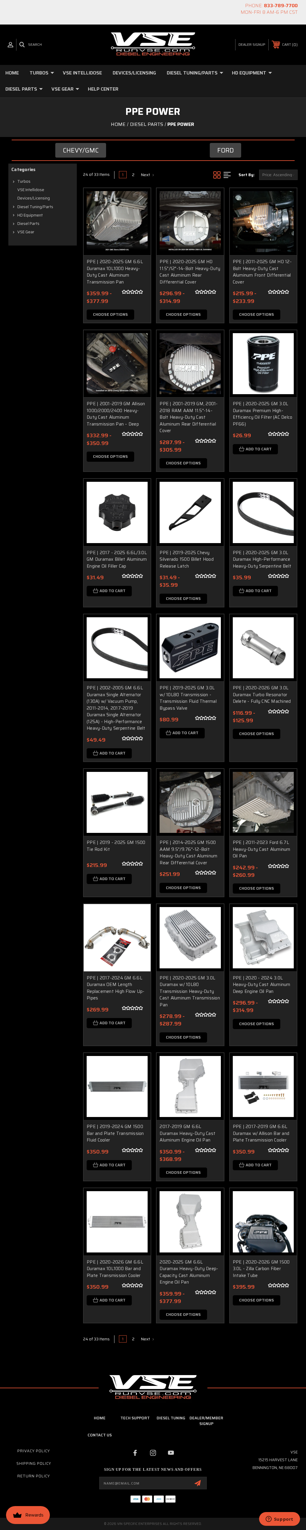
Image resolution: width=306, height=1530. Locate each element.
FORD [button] (225, 150)
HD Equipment (249, 73)
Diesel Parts (21, 89)
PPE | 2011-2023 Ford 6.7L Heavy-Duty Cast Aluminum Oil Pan (261, 849)
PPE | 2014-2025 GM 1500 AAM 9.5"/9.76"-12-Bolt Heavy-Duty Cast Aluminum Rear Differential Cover (188, 852)
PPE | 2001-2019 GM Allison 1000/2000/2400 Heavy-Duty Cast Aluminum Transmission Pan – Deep (116, 414)
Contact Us (100, 1435)
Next (146, 174)
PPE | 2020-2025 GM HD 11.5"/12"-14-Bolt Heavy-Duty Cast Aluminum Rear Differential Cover (190, 272)
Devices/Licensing (134, 73)
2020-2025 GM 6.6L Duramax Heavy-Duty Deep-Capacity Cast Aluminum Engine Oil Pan (189, 1272)
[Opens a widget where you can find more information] (279, 1519)
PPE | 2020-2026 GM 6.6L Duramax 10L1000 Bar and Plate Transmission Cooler (115, 1268)
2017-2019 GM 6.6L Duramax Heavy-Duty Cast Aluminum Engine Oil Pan (187, 1133)
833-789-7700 (281, 5)
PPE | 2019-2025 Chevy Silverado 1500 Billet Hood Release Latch (187, 559)
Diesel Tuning (171, 1418)
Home (12, 73)
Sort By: (246, 175)
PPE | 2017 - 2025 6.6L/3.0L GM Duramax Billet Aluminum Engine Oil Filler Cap (117, 559)
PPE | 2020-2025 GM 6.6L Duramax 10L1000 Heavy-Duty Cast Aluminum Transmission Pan (115, 272)
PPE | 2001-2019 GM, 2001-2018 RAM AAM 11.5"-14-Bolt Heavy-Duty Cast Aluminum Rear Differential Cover (189, 417)
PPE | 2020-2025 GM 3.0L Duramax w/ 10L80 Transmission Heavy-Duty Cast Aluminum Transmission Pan (190, 991)
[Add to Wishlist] (139, 214)
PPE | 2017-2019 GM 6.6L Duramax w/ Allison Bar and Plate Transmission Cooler (261, 1133)
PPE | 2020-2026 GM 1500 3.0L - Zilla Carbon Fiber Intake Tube (261, 1268)
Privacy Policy (33, 1451)
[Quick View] (139, 199)
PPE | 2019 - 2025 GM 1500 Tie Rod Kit (116, 846)
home (99, 1418)
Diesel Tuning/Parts (192, 73)
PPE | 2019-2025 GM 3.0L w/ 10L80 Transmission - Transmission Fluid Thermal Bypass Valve (188, 698)
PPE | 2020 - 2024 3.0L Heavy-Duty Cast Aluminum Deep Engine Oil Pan (261, 984)
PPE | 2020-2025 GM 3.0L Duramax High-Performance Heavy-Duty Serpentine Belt (262, 559)
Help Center (103, 89)
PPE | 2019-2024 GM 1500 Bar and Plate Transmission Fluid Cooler (115, 1133)
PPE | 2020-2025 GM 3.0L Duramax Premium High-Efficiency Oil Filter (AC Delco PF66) (263, 414)
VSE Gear (62, 89)
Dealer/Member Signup (206, 1421)
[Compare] (139, 228)
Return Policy (33, 1476)
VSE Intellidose (82, 73)
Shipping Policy (33, 1463)
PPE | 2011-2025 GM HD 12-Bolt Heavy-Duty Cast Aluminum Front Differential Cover (262, 272)
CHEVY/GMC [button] (81, 150)
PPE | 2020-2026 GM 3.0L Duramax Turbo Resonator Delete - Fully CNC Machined (262, 694)
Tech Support (135, 1418)
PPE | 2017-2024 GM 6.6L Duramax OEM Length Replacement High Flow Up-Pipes (115, 988)
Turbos (39, 73)
